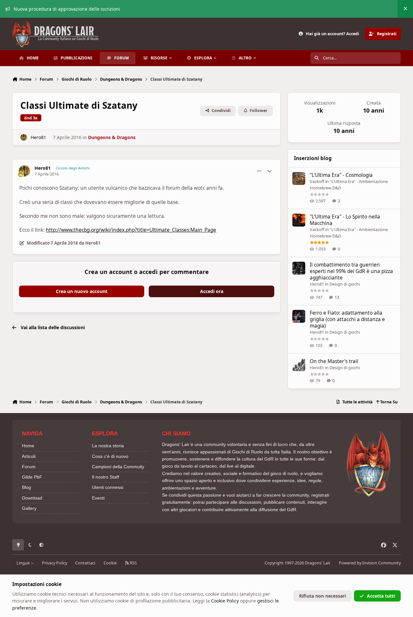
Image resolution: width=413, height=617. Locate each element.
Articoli (28, 456)
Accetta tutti (381, 596)
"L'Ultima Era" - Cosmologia (341, 175)
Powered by (370, 563)
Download (32, 498)
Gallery (29, 508)
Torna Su (388, 402)
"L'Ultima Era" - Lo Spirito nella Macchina (345, 220)
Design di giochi (344, 284)
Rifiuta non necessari (322, 596)
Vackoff (317, 181)
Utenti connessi (107, 487)
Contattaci (85, 563)
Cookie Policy (225, 601)
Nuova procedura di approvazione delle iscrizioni (67, 9)
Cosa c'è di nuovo (110, 456)
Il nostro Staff (105, 477)
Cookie (110, 563)
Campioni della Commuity (118, 466)
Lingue (23, 563)
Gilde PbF (32, 477)
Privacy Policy (54, 563)
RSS (133, 563)
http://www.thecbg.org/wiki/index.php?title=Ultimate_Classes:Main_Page (131, 230)
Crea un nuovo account (81, 291)
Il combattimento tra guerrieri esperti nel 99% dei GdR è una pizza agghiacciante (351, 271)
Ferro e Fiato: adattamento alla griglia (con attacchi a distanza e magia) (347, 319)
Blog (26, 487)
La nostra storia (108, 445)
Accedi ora (211, 291)
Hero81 (38, 137)
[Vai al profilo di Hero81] (23, 137)
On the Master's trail (334, 361)
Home (28, 445)
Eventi (98, 498)
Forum (28, 466)
